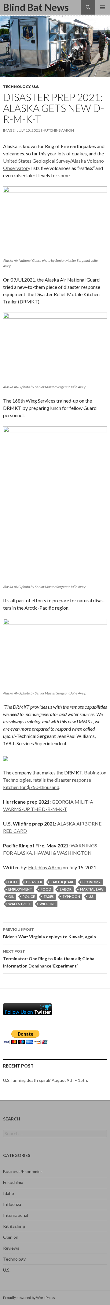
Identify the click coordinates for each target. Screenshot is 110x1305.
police (29, 896)
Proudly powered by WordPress (29, 1297)
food (46, 889)
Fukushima (13, 1182)
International (15, 1215)
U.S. (35, 86)
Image (9, 130)
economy (91, 882)
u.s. (91, 896)
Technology (17, 86)
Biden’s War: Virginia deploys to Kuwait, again (49, 933)
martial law (92, 889)
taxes (48, 896)
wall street (19, 904)
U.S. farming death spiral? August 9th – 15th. (45, 1080)
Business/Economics (22, 1171)
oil (11, 896)
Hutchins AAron (58, 130)
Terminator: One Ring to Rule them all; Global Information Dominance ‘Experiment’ (49, 958)
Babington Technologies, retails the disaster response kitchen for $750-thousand (54, 780)
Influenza (12, 1204)
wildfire (47, 904)
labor (66, 889)
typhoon (71, 896)
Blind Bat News (36, 7)
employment (20, 889)
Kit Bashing (14, 1226)
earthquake (62, 882)
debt (12, 882)
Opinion (10, 1237)
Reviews (11, 1248)
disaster (34, 882)
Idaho (8, 1193)
